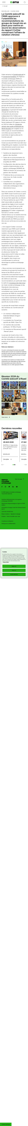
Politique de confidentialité (8, 523)
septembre (5, 110)
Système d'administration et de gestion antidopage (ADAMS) (12, 500)
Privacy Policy (6, 562)
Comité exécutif (18, 74)
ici (9, 145)
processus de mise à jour (17, 283)
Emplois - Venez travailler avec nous (11, 516)
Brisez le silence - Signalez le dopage (11, 514)
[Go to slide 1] (13, 464)
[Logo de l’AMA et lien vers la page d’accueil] (14, 2)
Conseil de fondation (9, 77)
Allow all (14, 570)
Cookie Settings (6, 1124)
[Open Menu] (4, 2)
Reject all (14, 566)
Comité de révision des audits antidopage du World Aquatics (13, 127)
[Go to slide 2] (14, 464)
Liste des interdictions (7, 511)
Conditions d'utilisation (7, 521)
